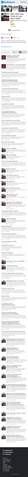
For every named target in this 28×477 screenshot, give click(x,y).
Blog (4, 463)
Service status (6, 461)
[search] (14, 52)
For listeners (7, 454)
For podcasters (7, 450)
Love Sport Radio (16, 30)
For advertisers (8, 452)
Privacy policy (6, 469)
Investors (5, 464)
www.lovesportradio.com (6, 46)
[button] (23, 2)
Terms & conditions (7, 467)
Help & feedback (7, 459)
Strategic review (7, 466)
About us (5, 458)
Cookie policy (6, 470)
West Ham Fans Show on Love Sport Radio (17, 16)
